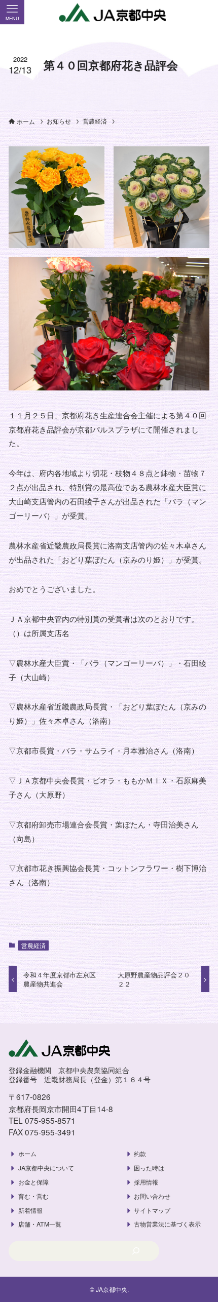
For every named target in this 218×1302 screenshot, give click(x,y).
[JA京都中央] (109, 12)
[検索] (136, 1251)
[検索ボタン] (206, 12)
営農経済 (33, 945)
